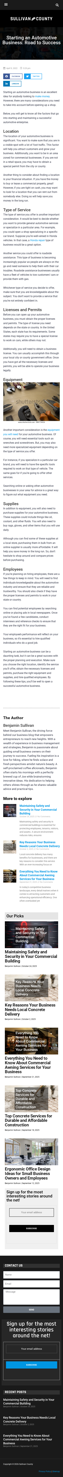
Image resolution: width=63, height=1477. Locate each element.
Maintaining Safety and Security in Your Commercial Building (38, 809)
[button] (6, 4)
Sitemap (56, 1471)
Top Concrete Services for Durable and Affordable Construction (28, 1120)
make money (42, 96)
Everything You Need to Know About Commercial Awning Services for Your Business (39, 875)
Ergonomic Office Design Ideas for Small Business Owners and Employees (27, 1173)
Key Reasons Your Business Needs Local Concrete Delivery (30, 1009)
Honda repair (37, 240)
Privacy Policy (45, 1471)
